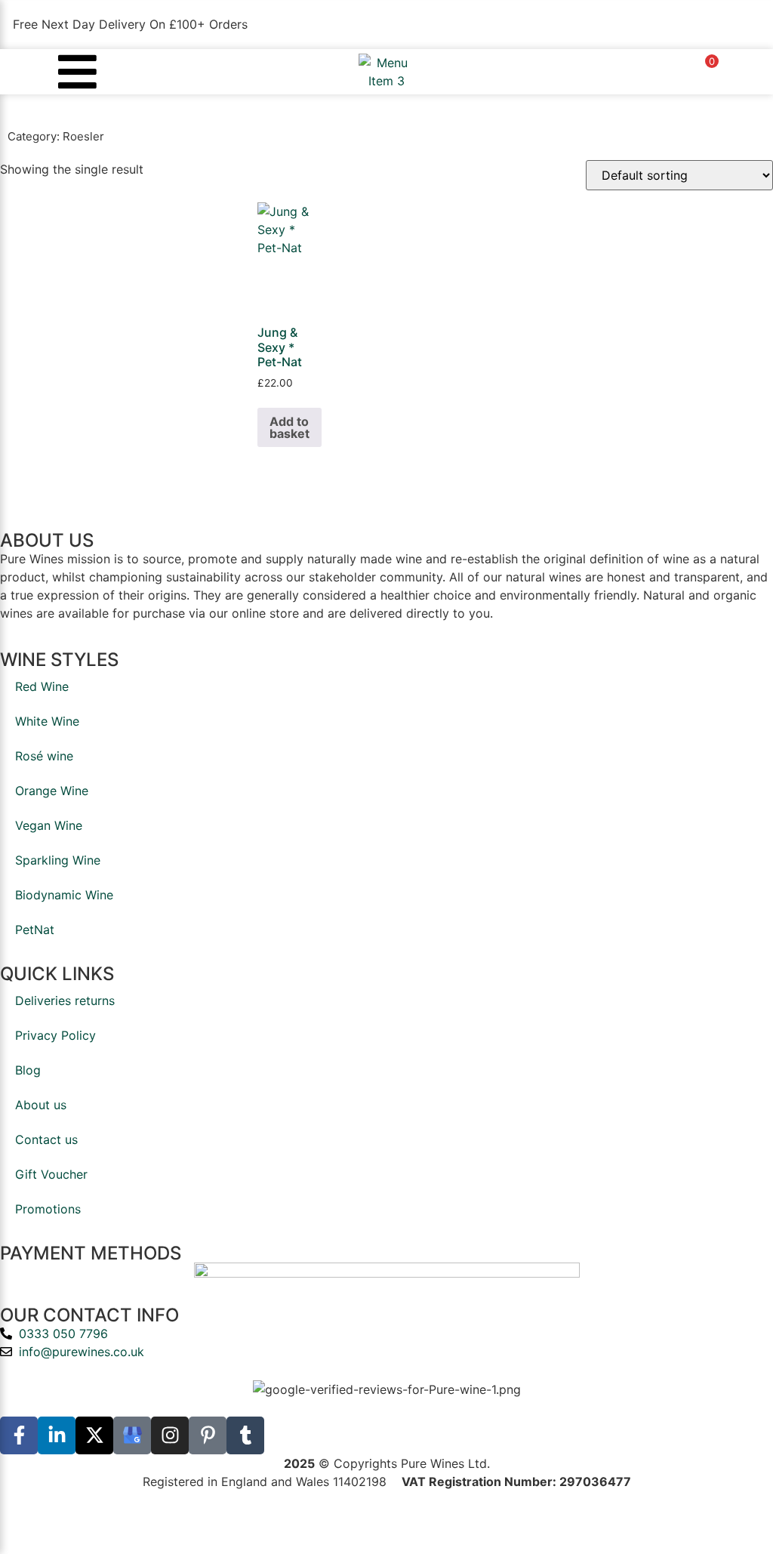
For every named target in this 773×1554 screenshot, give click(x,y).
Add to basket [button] (289, 427)
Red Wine (42, 686)
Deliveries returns (65, 1000)
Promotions (48, 1208)
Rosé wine (44, 755)
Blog (28, 1070)
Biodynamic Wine (64, 894)
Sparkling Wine (57, 860)
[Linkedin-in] (56, 1435)
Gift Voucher (51, 1174)
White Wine (47, 721)
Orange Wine (51, 790)
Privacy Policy (55, 1035)
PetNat (34, 929)
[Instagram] (170, 1435)
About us (40, 1104)
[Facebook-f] (19, 1435)
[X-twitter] (94, 1435)
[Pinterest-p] (207, 1435)
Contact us (46, 1139)
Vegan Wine (48, 825)
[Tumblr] (245, 1435)
